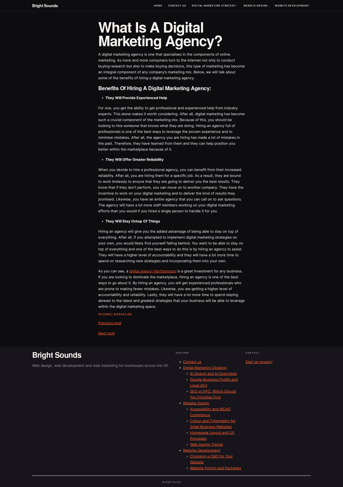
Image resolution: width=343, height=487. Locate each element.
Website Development (292, 5)
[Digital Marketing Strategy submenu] (237, 5)
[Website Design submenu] (268, 5)
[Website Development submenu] (310, 5)
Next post (106, 333)
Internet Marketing (115, 314)
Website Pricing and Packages (215, 468)
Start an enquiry (259, 362)
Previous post (109, 323)
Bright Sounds (45, 5)
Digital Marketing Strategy (214, 5)
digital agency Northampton (152, 271)
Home (158, 5)
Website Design (255, 5)
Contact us (177, 5)
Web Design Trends (206, 444)
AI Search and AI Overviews (213, 373)
